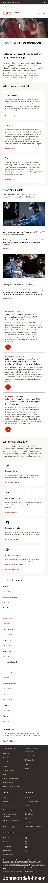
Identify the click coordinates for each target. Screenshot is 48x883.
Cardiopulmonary (8, 854)
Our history (28, 822)
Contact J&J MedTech (10, 778)
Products (6, 754)
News (4, 774)
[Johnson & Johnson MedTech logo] (11, 13)
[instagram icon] (26, 842)
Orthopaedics (29, 760)
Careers (27, 806)
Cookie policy (7, 806)
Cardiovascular (30, 756)
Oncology (6, 842)
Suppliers (28, 818)
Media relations (8, 783)
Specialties (6, 758)
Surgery (27, 764)
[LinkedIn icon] (26, 838)
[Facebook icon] (26, 847)
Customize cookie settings (12, 810)
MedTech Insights (9, 770)
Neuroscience (7, 850)
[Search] (44, 13)
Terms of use (7, 797)
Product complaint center (11, 787)
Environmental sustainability (34, 826)
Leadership (28, 810)
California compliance (10, 827)
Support (5, 766)
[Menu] (38, 13)
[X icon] (26, 851)
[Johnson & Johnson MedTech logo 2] (24, 878)
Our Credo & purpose (32, 802)
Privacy (5, 802)
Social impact (29, 814)
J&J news (28, 797)
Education (6, 762)
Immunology (7, 846)
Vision (27, 768)
